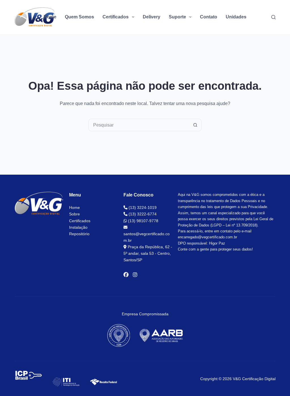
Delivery (151, 16)
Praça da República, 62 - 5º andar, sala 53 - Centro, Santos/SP (147, 253)
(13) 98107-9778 (142, 221)
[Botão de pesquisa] (195, 125)
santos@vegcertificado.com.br (146, 237)
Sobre (74, 214)
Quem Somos (79, 16)
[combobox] (139, 125)
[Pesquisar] (273, 17)
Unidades (236, 16)
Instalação (78, 227)
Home (50, 16)
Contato (208, 16)
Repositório (79, 234)
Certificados (79, 221)
